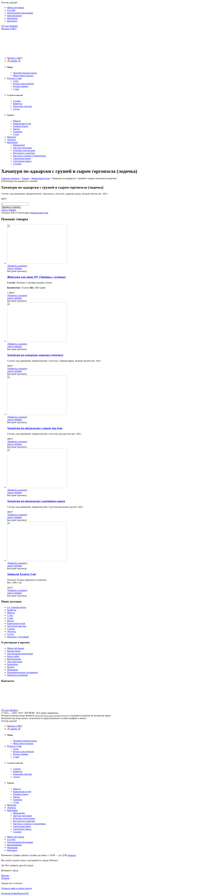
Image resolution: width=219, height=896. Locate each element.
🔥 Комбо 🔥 (14, 61)
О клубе (11, 10)
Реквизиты (12, 664)
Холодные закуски (22, 106)
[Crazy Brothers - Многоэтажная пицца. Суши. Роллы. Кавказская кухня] (9, 26)
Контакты (12, 21)
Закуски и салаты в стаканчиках (29, 155)
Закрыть (71, 855)
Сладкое (17, 163)
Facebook (5, 893)
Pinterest (21, 893)
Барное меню (14, 651)
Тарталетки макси (22, 161)
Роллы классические (23, 83)
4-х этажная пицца (16, 607)
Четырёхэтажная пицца (25, 73)
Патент (10, 667)
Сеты (15, 81)
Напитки (11, 137)
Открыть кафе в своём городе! (16, 888)
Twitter (13, 893)
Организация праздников (20, 13)
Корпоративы (14, 659)
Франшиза (12, 18)
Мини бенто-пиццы (23, 75)
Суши (16, 89)
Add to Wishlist (8, 210)
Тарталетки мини (22, 158)
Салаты (17, 101)
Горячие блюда (20, 126)
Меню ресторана (15, 7)
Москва (5, 875)
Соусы (16, 109)
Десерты (11, 139)
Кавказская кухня (22, 123)
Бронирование (14, 15)
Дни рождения (14, 661)
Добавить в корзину (11, 207)
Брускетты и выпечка (24, 153)
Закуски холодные (22, 147)
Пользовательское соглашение (22, 672)
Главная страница (10, 178)
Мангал (17, 121)
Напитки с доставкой (18, 637)
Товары (25, 178)
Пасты (16, 129)
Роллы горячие (20, 86)
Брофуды (17, 103)
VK (27, 893)
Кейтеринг (12, 142)
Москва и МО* (9, 28)
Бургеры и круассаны (24, 150)
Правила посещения (17, 675)
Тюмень (5, 878)
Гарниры (17, 131)
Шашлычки (19, 145)
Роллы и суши (14, 78)
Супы (16, 134)
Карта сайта (13, 656)
